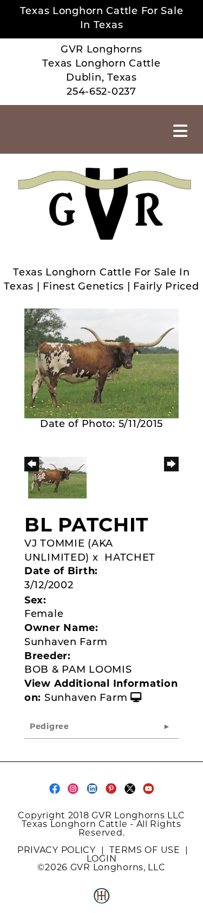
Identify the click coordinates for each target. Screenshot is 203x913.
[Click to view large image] (101, 364)
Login (102, 858)
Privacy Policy (56, 850)
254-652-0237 (101, 92)
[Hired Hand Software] (102, 900)
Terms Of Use (144, 850)
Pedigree (49, 727)
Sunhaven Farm (85, 699)
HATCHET (129, 558)
